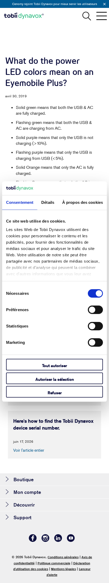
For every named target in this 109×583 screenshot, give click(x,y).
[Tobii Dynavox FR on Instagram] (45, 540)
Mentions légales (63, 569)
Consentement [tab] (19, 202)
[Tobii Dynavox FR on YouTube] (71, 540)
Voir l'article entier (28, 450)
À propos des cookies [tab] (82, 202)
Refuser (55, 392)
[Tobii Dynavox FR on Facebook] (33, 540)
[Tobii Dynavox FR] (24, 16)
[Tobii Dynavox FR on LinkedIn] (58, 540)
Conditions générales (63, 557)
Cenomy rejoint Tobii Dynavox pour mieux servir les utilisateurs (54, 4)
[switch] (95, 310)
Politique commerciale (54, 563)
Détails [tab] (47, 202)
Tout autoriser (54, 365)
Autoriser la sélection (54, 379)
